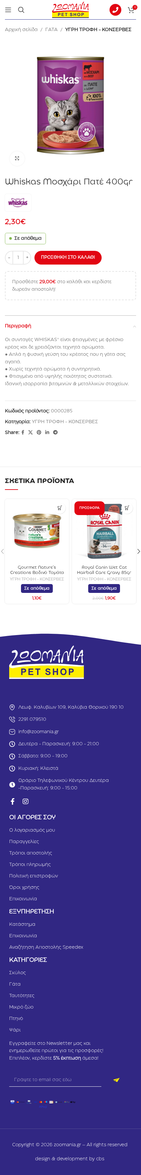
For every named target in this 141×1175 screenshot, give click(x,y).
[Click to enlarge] (17, 158)
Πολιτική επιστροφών (33, 876)
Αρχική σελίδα (21, 30)
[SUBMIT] (116, 1080)
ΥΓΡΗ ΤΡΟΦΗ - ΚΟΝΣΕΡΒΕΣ (98, 30)
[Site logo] (70, 9)
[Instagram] (25, 801)
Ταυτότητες (21, 996)
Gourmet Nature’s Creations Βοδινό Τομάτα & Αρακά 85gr (37, 572)
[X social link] (30, 432)
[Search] (21, 9)
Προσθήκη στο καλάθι (68, 257)
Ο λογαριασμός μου (32, 830)
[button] (60, 508)
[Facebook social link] (22, 432)
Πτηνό (16, 1019)
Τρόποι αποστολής (30, 853)
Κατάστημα (22, 924)
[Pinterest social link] (39, 432)
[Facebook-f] (12, 801)
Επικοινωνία (23, 899)
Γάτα (15, 984)
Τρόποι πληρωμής (30, 865)
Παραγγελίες (24, 842)
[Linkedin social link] (47, 432)
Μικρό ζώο (21, 1007)
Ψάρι (15, 1030)
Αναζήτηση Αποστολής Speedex (46, 947)
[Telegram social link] (55, 432)
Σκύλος (17, 973)
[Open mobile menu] (8, 9)
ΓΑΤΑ (51, 30)
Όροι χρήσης (24, 888)
